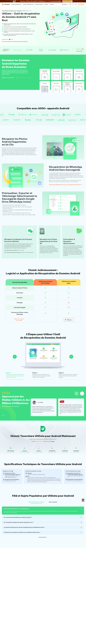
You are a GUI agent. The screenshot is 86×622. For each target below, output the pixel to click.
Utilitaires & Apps (39, 4)
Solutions (52, 4)
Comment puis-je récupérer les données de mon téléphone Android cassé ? (22, 532)
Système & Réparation (16, 4)
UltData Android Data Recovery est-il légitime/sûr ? (16, 508)
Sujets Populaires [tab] (53, 502)
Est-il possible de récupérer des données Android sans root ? (18, 522)
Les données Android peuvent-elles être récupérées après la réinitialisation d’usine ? (24, 527)
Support (65, 4)
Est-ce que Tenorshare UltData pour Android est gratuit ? (18, 517)
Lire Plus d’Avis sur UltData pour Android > (11, 406)
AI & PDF (46, 4)
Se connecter (81, 4)
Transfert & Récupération (28, 4)
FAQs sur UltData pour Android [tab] (36, 502)
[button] (71, 357)
